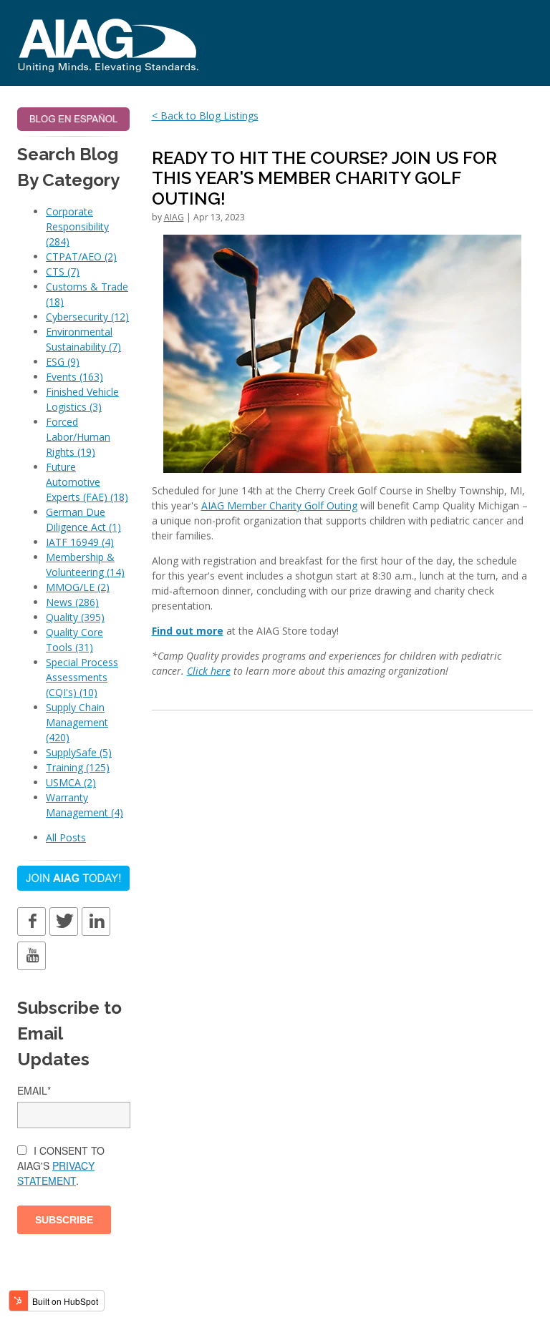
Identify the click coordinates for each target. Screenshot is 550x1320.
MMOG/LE (78, 587)
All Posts (66, 837)
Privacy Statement (56, 1173)
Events (74, 376)
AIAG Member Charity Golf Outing (279, 505)
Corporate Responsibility (77, 226)
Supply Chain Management (77, 722)
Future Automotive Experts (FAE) (87, 482)
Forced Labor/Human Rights (78, 437)
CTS (62, 271)
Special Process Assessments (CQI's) (82, 677)
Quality (75, 617)
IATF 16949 (80, 542)
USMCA (71, 782)
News (72, 602)
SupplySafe (79, 752)
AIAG (174, 217)
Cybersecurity (87, 316)
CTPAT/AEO (81, 256)
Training (78, 767)
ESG (62, 361)
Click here (209, 671)
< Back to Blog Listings (205, 115)
